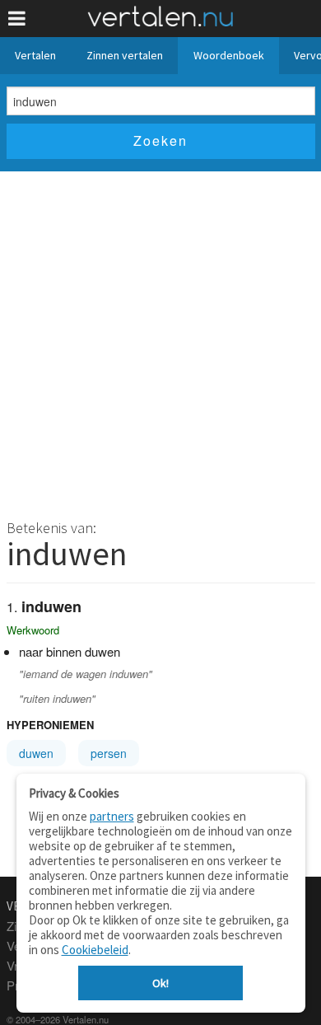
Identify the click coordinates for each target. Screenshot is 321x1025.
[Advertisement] (160, 340)
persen (109, 753)
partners (112, 816)
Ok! (160, 983)
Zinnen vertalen (124, 55)
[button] (17, 18)
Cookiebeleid (95, 949)
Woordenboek (228, 55)
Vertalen (35, 55)
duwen (36, 753)
